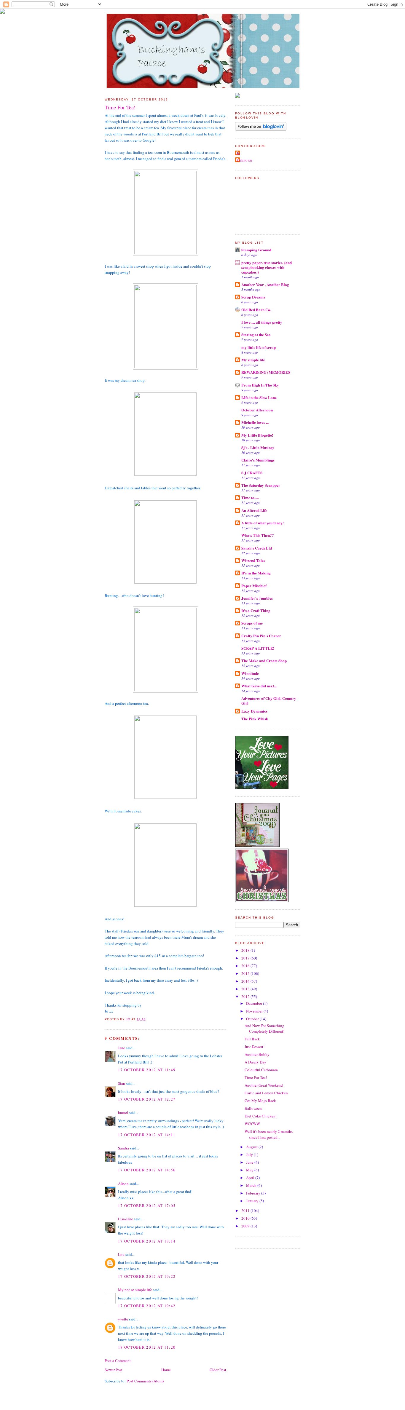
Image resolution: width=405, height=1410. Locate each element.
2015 (246, 973)
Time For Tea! (256, 1077)
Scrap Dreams (253, 297)
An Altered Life (254, 510)
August (252, 1146)
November (255, 1011)
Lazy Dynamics (254, 711)
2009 (246, 1226)
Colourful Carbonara (261, 1069)
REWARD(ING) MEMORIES (265, 372)
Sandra (123, 1148)
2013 (246, 988)
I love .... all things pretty (261, 322)
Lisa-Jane (125, 1218)
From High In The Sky (260, 385)
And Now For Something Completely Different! (264, 1028)
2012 (246, 996)
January (252, 1200)
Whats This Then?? (257, 535)
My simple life (253, 360)
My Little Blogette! (257, 435)
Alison (123, 1183)
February (253, 1193)
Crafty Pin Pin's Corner (261, 635)
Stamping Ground (256, 250)
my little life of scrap (258, 347)
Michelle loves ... (255, 422)
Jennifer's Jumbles (257, 598)
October (253, 1018)
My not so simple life (135, 1289)
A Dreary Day (255, 1062)
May (250, 1170)
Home (166, 1369)
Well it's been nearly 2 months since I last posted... (269, 1134)
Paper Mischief (254, 585)
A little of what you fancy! (262, 523)
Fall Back (252, 1039)
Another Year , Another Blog (265, 284)
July (250, 1154)
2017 (246, 958)
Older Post (218, 1369)
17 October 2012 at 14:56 (147, 1170)
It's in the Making (256, 573)
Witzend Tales (253, 560)
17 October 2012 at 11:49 (147, 1069)
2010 (246, 1218)
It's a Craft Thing (255, 610)
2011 (246, 1210)
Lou (121, 1254)
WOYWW (252, 1123)
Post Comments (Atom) (145, 1381)
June (250, 1162)
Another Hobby (257, 1054)
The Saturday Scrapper (260, 485)
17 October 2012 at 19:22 (147, 1276)
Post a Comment (118, 1360)
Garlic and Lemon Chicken (266, 1093)
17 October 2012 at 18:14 (147, 1241)
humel (123, 1112)
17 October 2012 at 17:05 (147, 1205)
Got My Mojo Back (260, 1100)
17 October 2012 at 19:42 (147, 1305)
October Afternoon (257, 410)
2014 (246, 981)
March (251, 1185)
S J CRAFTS (251, 472)
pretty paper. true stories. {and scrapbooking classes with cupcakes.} (266, 267)
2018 (246, 950)
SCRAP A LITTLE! (257, 648)
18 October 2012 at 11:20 (147, 1347)
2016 (246, 965)
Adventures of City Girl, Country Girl (268, 700)
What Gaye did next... (259, 686)
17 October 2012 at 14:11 (147, 1134)
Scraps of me (252, 623)
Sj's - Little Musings (257, 447)
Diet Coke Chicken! (261, 1116)
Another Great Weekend (264, 1085)
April (250, 1177)
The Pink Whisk (254, 718)
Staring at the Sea (256, 334)
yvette (123, 1319)
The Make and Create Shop (264, 660)
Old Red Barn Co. (256, 309)
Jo (238, 153)
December (254, 1003)
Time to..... (250, 497)
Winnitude (250, 673)
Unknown (244, 160)
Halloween (253, 1108)
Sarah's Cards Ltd (256, 548)
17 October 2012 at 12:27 (147, 1099)
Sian (121, 1083)
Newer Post (113, 1369)
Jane (121, 1047)
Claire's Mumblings (258, 460)
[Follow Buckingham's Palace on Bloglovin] (260, 129)
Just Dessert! (254, 1046)
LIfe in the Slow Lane (259, 397)
